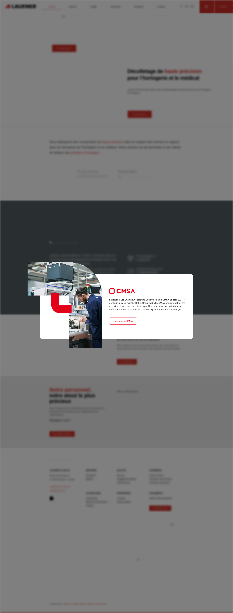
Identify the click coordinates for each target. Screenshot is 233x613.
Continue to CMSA (123, 321)
